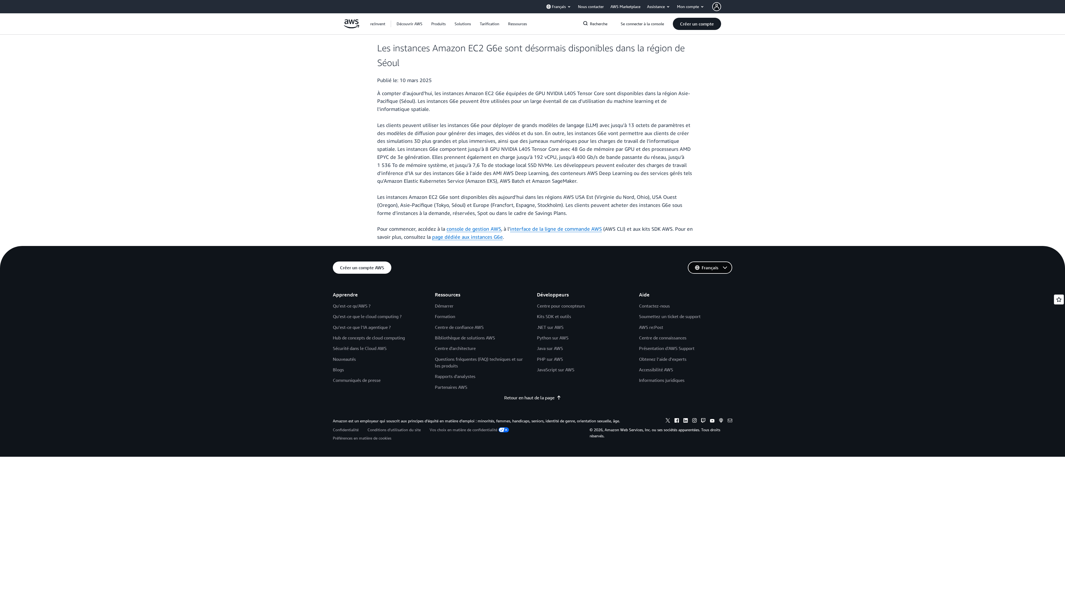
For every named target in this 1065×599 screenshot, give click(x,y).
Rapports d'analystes (455, 376)
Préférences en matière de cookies (362, 438)
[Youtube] (712, 421)
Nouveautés (344, 359)
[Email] (730, 421)
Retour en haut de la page (529, 397)
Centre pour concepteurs (561, 306)
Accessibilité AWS (656, 369)
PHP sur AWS (550, 359)
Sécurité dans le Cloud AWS (360, 348)
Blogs (338, 369)
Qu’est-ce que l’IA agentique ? (362, 327)
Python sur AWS (553, 338)
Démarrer (444, 306)
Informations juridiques (661, 380)
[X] (668, 421)
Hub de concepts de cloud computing (369, 338)
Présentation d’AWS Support (666, 348)
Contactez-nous (654, 306)
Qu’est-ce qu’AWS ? (352, 306)
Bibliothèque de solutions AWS (465, 338)
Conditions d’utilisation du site (394, 429)
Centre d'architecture (455, 348)
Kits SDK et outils (554, 316)
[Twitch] (703, 421)
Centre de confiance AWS (459, 327)
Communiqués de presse (357, 380)
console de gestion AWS (474, 229)
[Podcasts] (721, 421)
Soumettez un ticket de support (670, 316)
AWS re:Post (651, 327)
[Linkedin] (685, 421)
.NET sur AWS (550, 327)
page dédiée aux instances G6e (467, 237)
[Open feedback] (1059, 299)
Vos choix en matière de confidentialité (463, 429)
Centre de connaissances (662, 338)
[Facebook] (676, 421)
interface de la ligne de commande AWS (556, 229)
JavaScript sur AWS (555, 369)
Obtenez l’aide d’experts (662, 359)
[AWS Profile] (716, 6)
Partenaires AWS (451, 387)
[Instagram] (694, 421)
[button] (409, 24)
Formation (445, 316)
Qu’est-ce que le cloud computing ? (367, 316)
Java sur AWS (550, 348)
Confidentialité (346, 429)
